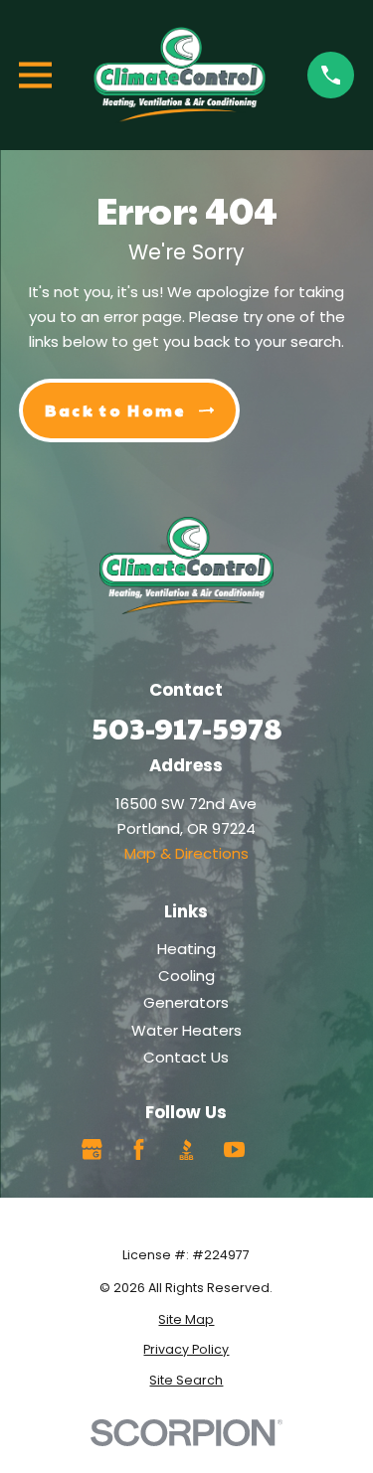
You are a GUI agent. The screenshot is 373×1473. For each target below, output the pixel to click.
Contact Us (186, 1057)
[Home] (179, 75)
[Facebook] (138, 1149)
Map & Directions (186, 853)
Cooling (186, 975)
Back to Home (116, 410)
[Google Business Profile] (92, 1149)
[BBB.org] (186, 1149)
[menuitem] (186, 1320)
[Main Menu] (35, 75)
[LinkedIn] (281, 1149)
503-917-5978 (186, 727)
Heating (186, 948)
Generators (186, 1002)
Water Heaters (186, 1030)
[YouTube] (234, 1149)
